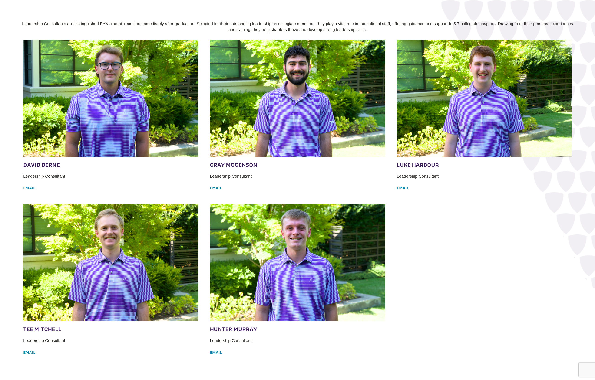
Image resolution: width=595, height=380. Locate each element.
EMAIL (29, 188)
